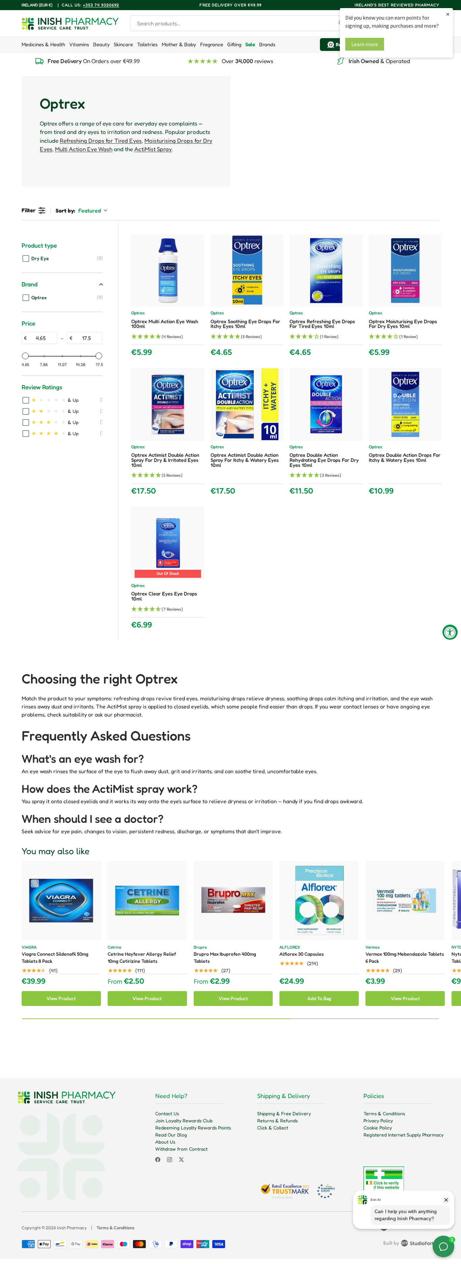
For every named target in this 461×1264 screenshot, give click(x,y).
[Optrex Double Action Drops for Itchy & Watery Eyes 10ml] (405, 404)
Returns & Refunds (277, 1120)
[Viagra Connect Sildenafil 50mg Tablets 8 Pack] (61, 900)
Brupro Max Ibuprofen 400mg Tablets (225, 957)
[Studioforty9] (411, 1244)
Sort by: (78, 210)
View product (61, 998)
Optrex (137, 313)
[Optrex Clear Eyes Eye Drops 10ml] (168, 543)
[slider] (25, 356)
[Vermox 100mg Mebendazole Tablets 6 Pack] (405, 900)
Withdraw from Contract (181, 1149)
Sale (250, 44)
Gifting (234, 44)
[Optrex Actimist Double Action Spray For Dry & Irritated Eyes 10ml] (168, 404)
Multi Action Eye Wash (83, 148)
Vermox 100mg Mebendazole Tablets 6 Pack (404, 957)
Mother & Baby (179, 44)
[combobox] (240, 23)
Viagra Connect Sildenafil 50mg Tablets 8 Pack (55, 957)
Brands (267, 44)
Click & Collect (272, 1127)
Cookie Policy (377, 1127)
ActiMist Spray (153, 148)
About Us (165, 1142)
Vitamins (79, 44)
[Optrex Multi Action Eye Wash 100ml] (168, 270)
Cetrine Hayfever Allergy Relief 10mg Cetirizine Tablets (142, 957)
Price (28, 323)
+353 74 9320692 (101, 4)
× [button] (448, 14)
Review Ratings (42, 387)
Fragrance (211, 44)
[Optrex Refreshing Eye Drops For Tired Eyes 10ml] (326, 270)
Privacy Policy (378, 1120)
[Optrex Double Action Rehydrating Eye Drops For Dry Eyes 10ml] (326, 404)
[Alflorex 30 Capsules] (319, 900)
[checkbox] (63, 258)
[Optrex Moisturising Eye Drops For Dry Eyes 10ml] (405, 270)
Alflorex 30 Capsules (301, 954)
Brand (29, 284)
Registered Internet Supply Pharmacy (403, 1134)
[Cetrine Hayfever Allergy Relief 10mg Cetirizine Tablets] (147, 900)
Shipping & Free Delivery (284, 1113)
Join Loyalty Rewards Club (184, 1120)
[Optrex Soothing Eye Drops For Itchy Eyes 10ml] (247, 270)
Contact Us (167, 1113)
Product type (39, 245)
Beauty (101, 44)
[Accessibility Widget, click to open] (450, 632)
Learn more (364, 44)
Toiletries (147, 44)
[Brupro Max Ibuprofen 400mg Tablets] (233, 900)
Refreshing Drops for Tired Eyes (101, 140)
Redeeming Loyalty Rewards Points (193, 1127)
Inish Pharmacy (72, 1227)
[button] (168, 337)
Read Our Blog (171, 1134)
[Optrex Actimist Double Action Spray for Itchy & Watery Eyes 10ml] (247, 404)
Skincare (123, 44)
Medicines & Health (43, 44)
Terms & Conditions (384, 1113)
